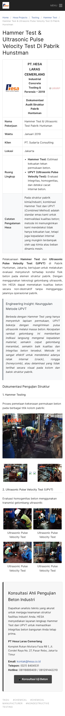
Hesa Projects (20, 17)
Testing (35, 17)
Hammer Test (50, 17)
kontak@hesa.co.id (29, 661)
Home (5, 17)
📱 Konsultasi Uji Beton (33, 679)
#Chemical (20, 700)
